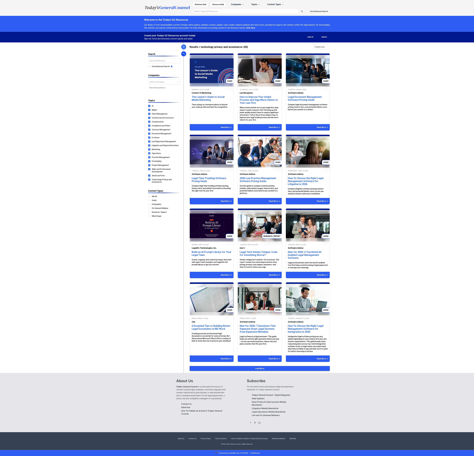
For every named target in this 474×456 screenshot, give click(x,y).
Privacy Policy (206, 438)
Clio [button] (193, 322)
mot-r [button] (242, 248)
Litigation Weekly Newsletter (265, 408)
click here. (251, 28)
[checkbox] (307, 11)
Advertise (185, 407)
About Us (181, 438)
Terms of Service (221, 438)
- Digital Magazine (271, 395)
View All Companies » (157, 88)
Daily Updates (258, 398)
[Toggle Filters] (183, 46)
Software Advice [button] (295, 93)
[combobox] (164, 82)
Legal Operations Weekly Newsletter (269, 412)
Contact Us (192, 438)
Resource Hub (218, 4)
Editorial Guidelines (278, 438)
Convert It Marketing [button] (201, 93)
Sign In (324, 37)
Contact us (186, 404)
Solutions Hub (200, 4)
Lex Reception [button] (246, 93)
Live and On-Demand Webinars (266, 415)
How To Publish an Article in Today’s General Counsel (249, 438)
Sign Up (310, 37)
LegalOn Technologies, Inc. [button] (204, 248)
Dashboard (255, 453)
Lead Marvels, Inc (235, 453)
